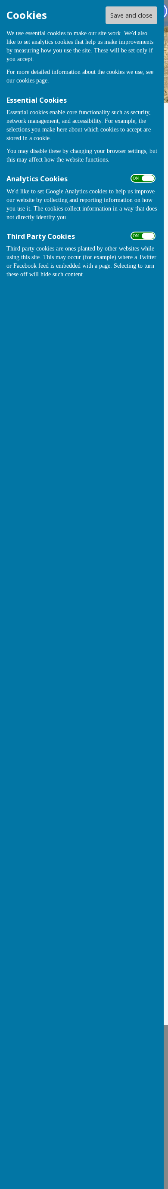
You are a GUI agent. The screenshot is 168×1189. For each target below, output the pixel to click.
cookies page (31, 80)
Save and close (131, 15)
